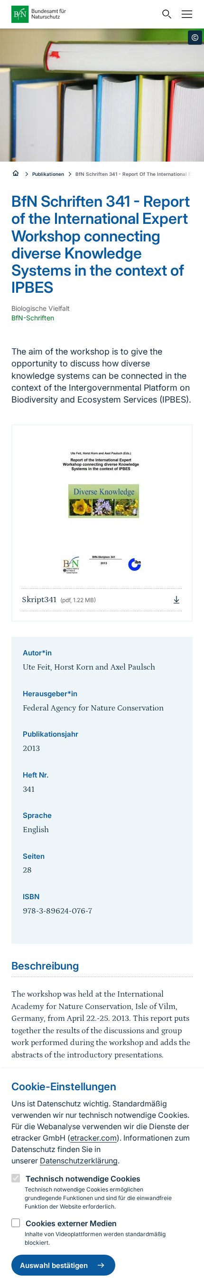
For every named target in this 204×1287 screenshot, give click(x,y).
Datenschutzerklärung (79, 1160)
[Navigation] (184, 14)
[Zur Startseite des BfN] (84, 14)
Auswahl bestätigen (54, 1265)
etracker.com (93, 1138)
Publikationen (48, 174)
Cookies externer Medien (71, 1223)
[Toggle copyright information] (195, 37)
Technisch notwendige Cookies (83, 1178)
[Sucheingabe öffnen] (165, 14)
